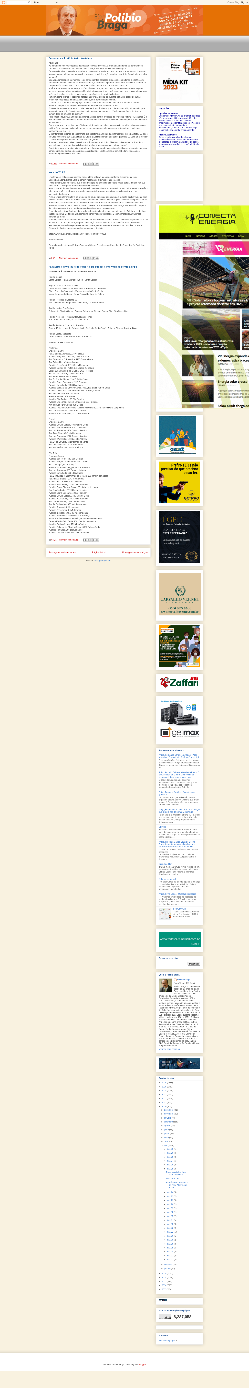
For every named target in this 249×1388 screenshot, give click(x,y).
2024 (164, 1090)
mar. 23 (170, 1196)
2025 (164, 1087)
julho (166, 1130)
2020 (164, 1106)
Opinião (162, 827)
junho (167, 1133)
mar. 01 (170, 1259)
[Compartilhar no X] (91, 164)
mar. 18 (170, 1212)
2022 (164, 1098)
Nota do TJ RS (57, 172)
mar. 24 (170, 1192)
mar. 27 (170, 1161)
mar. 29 (170, 1153)
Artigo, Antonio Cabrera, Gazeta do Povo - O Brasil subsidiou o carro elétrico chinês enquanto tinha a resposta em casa (179, 774)
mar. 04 (170, 1252)
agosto (167, 1126)
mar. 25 (170, 1169)
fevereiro (168, 1265)
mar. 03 (170, 1256)
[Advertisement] (107, 46)
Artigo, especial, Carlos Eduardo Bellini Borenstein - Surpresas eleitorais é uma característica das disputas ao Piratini (177, 844)
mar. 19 (170, 1208)
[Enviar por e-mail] (84, 164)
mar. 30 (170, 1149)
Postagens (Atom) (102, 560)
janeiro (167, 1268)
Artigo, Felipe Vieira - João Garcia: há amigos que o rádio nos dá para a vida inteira (179, 810)
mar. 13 (170, 1224)
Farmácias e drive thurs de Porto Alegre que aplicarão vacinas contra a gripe (93, 266)
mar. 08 (170, 1244)
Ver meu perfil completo (169, 1049)
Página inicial (99, 552)
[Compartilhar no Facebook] (94, 164)
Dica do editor (165, 864)
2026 (164, 1083)
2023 (164, 1094)
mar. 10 (170, 1236)
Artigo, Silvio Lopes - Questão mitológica (177, 894)
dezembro (169, 1110)
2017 (164, 1281)
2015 (164, 1289)
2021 (164, 1102)
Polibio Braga (183, 980)
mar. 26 (170, 1165)
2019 (164, 1273)
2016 (164, 1285)
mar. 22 (170, 1200)
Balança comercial (167, 879)
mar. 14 (170, 1220)
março (167, 1145)
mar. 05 (170, 1248)
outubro (168, 1118)
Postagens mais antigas (135, 552)
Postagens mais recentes (62, 552)
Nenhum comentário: (69, 164)
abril (166, 1141)
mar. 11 (170, 1232)
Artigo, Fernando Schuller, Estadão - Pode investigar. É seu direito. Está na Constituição (179, 756)
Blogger (142, 1364)
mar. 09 (170, 1240)
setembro (168, 1122)
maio (166, 1138)
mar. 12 (170, 1228)
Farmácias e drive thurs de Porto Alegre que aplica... (177, 1185)
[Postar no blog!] (87, 164)
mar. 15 (170, 1216)
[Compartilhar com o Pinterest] (97, 164)
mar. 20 (170, 1204)
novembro (169, 1114)
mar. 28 (170, 1157)
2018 (164, 1277)
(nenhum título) (179, 909)
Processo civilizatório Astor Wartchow (70, 58)
